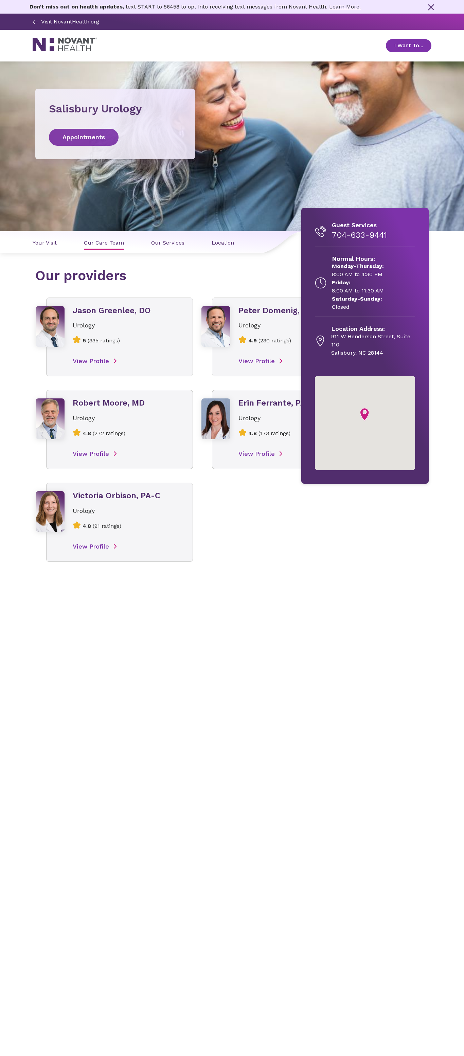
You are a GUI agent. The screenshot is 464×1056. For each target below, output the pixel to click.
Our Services (167, 242)
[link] (115, 137)
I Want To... (412, 45)
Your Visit (45, 242)
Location (223, 242)
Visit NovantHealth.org (70, 21)
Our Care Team (104, 242)
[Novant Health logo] (65, 50)
